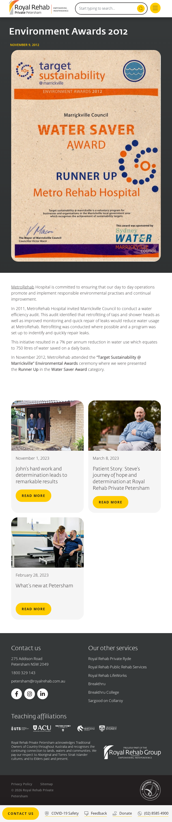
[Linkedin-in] (42, 694)
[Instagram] (29, 694)
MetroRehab (22, 287)
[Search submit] (141, 8)
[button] (155, 8)
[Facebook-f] (16, 694)
